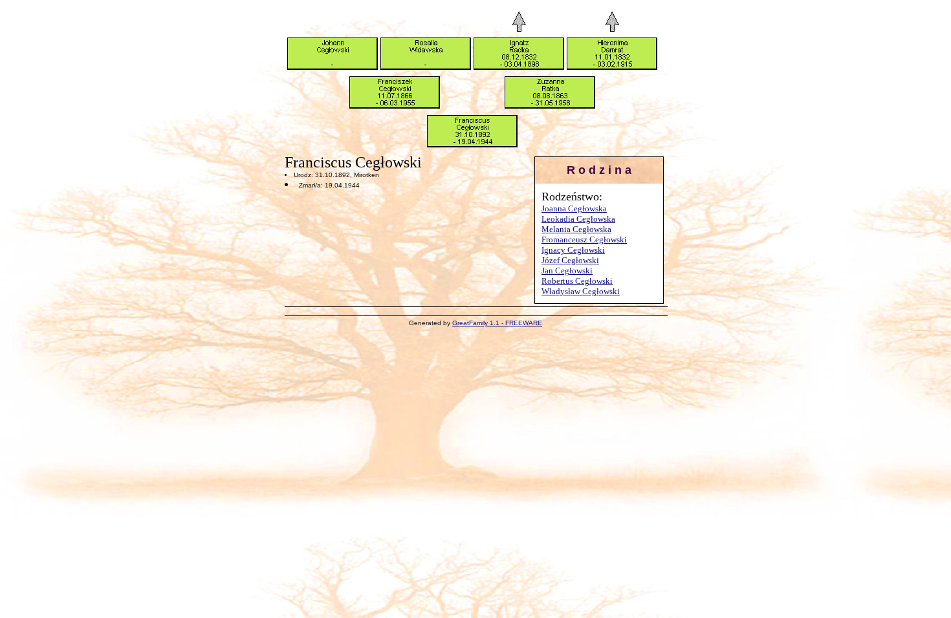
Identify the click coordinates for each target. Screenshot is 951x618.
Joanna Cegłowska (574, 208)
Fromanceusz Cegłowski (584, 239)
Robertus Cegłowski (577, 281)
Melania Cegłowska (576, 229)
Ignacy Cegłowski (573, 250)
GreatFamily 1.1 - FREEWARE (497, 322)
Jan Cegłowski (567, 270)
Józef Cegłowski (570, 260)
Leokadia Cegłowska (578, 219)
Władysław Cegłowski (580, 291)
